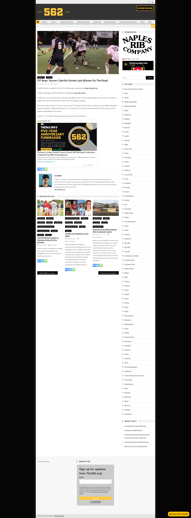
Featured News (129, 196)
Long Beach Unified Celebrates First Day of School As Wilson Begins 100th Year (137, 436)
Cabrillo (41, 77)
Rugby (126, 307)
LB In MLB (127, 243)
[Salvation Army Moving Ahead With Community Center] (106, 208)
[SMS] (45, 169)
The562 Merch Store (83, 22)
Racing (126, 298)
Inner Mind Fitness (130, 221)
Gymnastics (127, 209)
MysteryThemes (59, 516)
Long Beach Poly (43, 231)
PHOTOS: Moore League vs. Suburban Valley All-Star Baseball (48, 240)
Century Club (128, 149)
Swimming (127, 358)
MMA (125, 277)
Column (126, 162)
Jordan (49, 222)
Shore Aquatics (128, 315)
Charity (106, 218)
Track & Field (128, 380)
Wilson (48, 235)
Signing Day (127, 320)
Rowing (126, 303)
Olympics (127, 286)
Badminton (127, 114)
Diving (126, 179)
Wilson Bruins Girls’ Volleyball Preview (135, 446)
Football (69, 222)
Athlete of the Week (72, 218)
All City (126, 93)
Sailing (126, 311)
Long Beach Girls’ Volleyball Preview (135, 426)
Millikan (54, 231)
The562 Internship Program (128, 22)
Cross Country (128, 174)
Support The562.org (66, 22)
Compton (41, 222)
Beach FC (127, 127)
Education (127, 187)
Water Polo (127, 397)
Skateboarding (128, 324)
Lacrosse (78, 222)
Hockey (126, 217)
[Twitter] (42, 169)
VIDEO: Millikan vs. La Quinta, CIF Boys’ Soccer (49, 273)
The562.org (127, 371)
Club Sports (127, 157)
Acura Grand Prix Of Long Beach (133, 89)
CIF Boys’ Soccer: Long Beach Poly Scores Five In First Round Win (109, 273)
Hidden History (128, 213)
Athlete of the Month (130, 102)
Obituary (127, 281)
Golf (125, 204)
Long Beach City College (45, 227)
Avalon (126, 110)
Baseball (41, 218)
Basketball (97, 218)
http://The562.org (60, 189)
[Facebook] (39, 169)
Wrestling (127, 410)
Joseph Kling (53, 245)
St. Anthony (127, 345)
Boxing (126, 132)
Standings (127, 350)
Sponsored (127, 341)
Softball (126, 333)
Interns (126, 226)
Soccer (49, 77)
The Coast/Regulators (130, 367)
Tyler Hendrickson (98, 237)
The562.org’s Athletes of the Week (76, 234)
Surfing (126, 354)
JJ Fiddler (55, 84)
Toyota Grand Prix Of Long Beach (134, 375)
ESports (126, 191)
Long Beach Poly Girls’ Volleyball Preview (136, 442)
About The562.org (110, 22)
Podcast (126, 294)
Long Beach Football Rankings (133, 430)
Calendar (127, 140)
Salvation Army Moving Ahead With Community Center (105, 230)
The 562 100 (97, 22)
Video (150, 22)
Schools (43, 22)
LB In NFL (127, 251)
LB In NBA (127, 247)
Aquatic (126, 97)
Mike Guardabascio (70, 241)
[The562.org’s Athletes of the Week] (78, 208)
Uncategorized (128, 384)
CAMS (126, 144)
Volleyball (127, 392)
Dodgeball (127, 183)
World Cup (127, 405)
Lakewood (58, 222)
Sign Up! (95, 498)
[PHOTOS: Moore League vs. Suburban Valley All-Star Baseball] (50, 208)
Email (81, 477)
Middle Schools (129, 268)
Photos (142, 22)
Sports (53, 22)
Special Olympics (129, 337)
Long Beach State (71, 227)
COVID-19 (96, 222)
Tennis (126, 363)
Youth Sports (98, 227)
